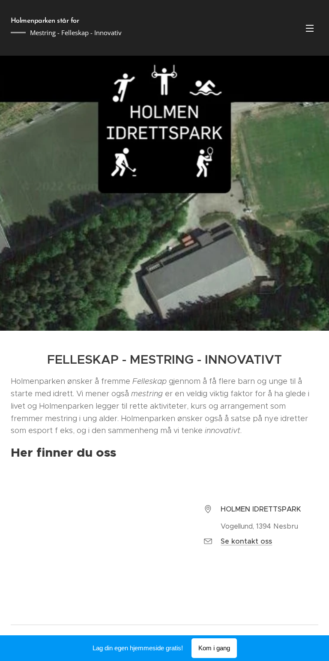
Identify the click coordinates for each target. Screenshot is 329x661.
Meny (309, 27)
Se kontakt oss (246, 541)
